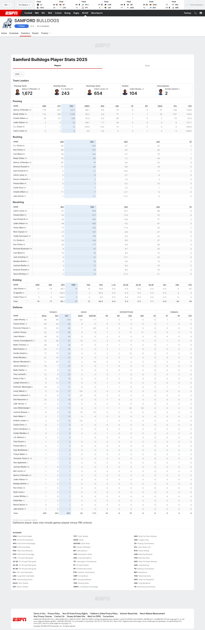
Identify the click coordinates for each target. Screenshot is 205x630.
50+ (164, 285)
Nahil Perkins (18, 349)
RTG (190, 106)
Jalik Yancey (18, 404)
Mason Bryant (19, 504)
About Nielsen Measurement (152, 614)
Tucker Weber (19, 454)
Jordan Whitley (19, 496)
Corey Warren (19, 391)
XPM (37, 285)
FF (167, 316)
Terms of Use (39, 614)
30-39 (138, 285)
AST (56, 316)
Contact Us (59, 616)
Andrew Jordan (19, 420)
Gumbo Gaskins (20, 353)
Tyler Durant (18, 441)
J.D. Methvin (18, 437)
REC (62, 207)
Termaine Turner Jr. (21, 458)
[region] (112, 118)
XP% (63, 285)
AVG (102, 106)
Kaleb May (17, 500)
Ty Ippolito (17, 293)
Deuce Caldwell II (20, 179)
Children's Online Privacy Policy (104, 614)
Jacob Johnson (19, 366)
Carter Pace (18, 187)
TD (132, 106)
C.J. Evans (17, 126)
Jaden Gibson (19, 122)
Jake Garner (18, 196)
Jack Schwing (19, 257)
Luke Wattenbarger (21, 408)
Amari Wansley (19, 357)
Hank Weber (18, 416)
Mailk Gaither (19, 370)
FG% (101, 285)
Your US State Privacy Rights (75, 614)
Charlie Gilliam (19, 118)
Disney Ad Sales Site (76, 616)
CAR (61, 142)
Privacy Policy (54, 614)
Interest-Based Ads (128, 614)
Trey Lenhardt (19, 374)
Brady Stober (18, 114)
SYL (175, 106)
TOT (66, 316)
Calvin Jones (18, 131)
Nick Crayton (18, 232)
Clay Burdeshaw (20, 450)
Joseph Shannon (20, 382)
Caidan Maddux (20, 433)
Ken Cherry (18, 150)
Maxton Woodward (21, 361)
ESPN (11, 13)
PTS (190, 285)
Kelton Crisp (18, 378)
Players (57, 65)
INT (146, 106)
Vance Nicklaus (19, 274)
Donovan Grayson (21, 328)
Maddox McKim (19, 261)
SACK (160, 106)
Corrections (108, 616)
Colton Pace (18, 297)
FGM (73, 285)
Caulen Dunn (18, 425)
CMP (44, 106)
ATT (59, 106)
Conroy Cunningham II (22, 340)
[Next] (186, 5)
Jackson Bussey (20, 412)
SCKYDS (92, 316)
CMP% (87, 106)
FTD (190, 316)
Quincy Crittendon (21, 110)
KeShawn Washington (22, 387)
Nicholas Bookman (21, 248)
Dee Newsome (19, 399)
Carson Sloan (19, 324)
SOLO (44, 316)
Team (147, 65)
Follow (22, 26)
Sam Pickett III (19, 171)
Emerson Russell (20, 166)
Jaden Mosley (19, 319)
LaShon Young (19, 332)
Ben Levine (18, 471)
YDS (71, 106)
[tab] (57, 66)
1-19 (113, 285)
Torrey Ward (18, 227)
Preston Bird (18, 183)
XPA (50, 285)
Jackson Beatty (20, 265)
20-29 (125, 285)
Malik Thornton (19, 345)
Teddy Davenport (20, 236)
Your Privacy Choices (42, 616)
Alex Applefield (19, 462)
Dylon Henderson (20, 429)
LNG (117, 106)
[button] (195, 13)
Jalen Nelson (18, 336)
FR (179, 316)
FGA (88, 285)
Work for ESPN (94, 616)
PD (107, 316)
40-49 (151, 285)
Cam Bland (18, 154)
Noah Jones (18, 492)
